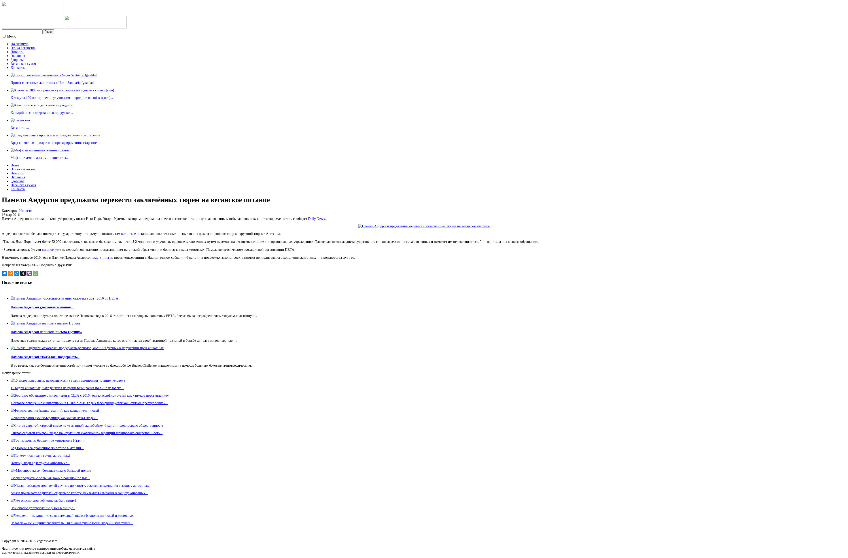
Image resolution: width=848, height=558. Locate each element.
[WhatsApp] (35, 273)
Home (15, 165)
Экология (18, 56)
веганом (48, 249)
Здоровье (17, 60)
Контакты (18, 68)
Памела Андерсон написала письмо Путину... (46, 332)
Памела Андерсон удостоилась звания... (42, 307)
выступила (101, 257)
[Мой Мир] (16, 273)
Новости (17, 52)
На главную (19, 44)
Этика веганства (23, 48)
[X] (23, 273)
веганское (129, 234)
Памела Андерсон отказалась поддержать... (45, 357)
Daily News (316, 219)
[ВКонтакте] (4, 273)
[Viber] (29, 273)
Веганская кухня (23, 64)
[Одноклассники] (10, 273)
